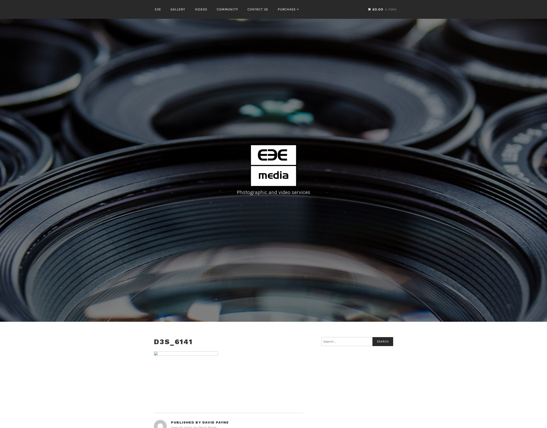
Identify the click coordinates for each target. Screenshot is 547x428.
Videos (201, 9)
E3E (158, 9)
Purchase (287, 9)
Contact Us (257, 9)
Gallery (178, 9)
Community (227, 9)
